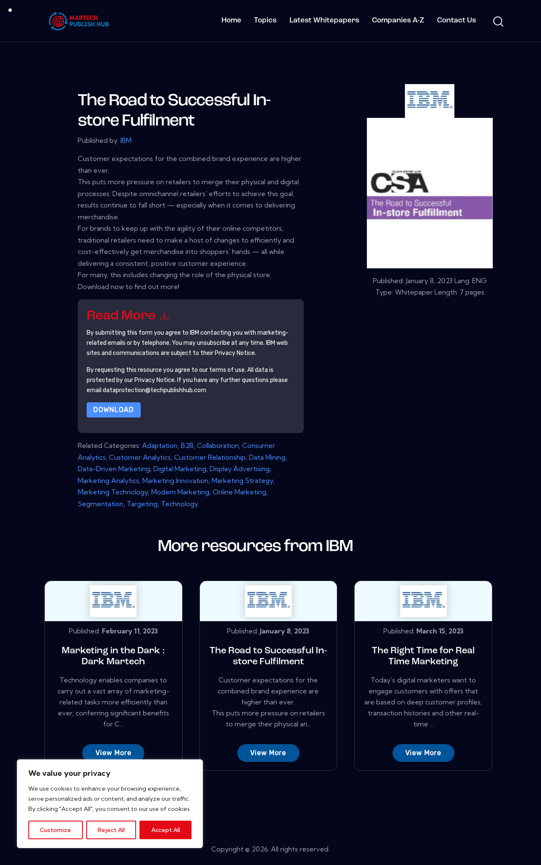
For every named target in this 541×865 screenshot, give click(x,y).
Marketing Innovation (175, 480)
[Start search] (497, 22)
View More (113, 753)
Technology (179, 503)
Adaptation (160, 445)
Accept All (165, 830)
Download (113, 410)
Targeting (142, 503)
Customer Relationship (210, 457)
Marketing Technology (113, 492)
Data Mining (267, 457)
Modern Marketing (180, 492)
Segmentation (100, 503)
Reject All (111, 830)
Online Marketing (239, 492)
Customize (55, 830)
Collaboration (218, 445)
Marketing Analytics (108, 480)
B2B (187, 445)
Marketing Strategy (242, 480)
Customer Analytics (140, 457)
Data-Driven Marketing (114, 468)
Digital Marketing (179, 468)
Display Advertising (240, 468)
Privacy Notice (154, 380)
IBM (125, 140)
